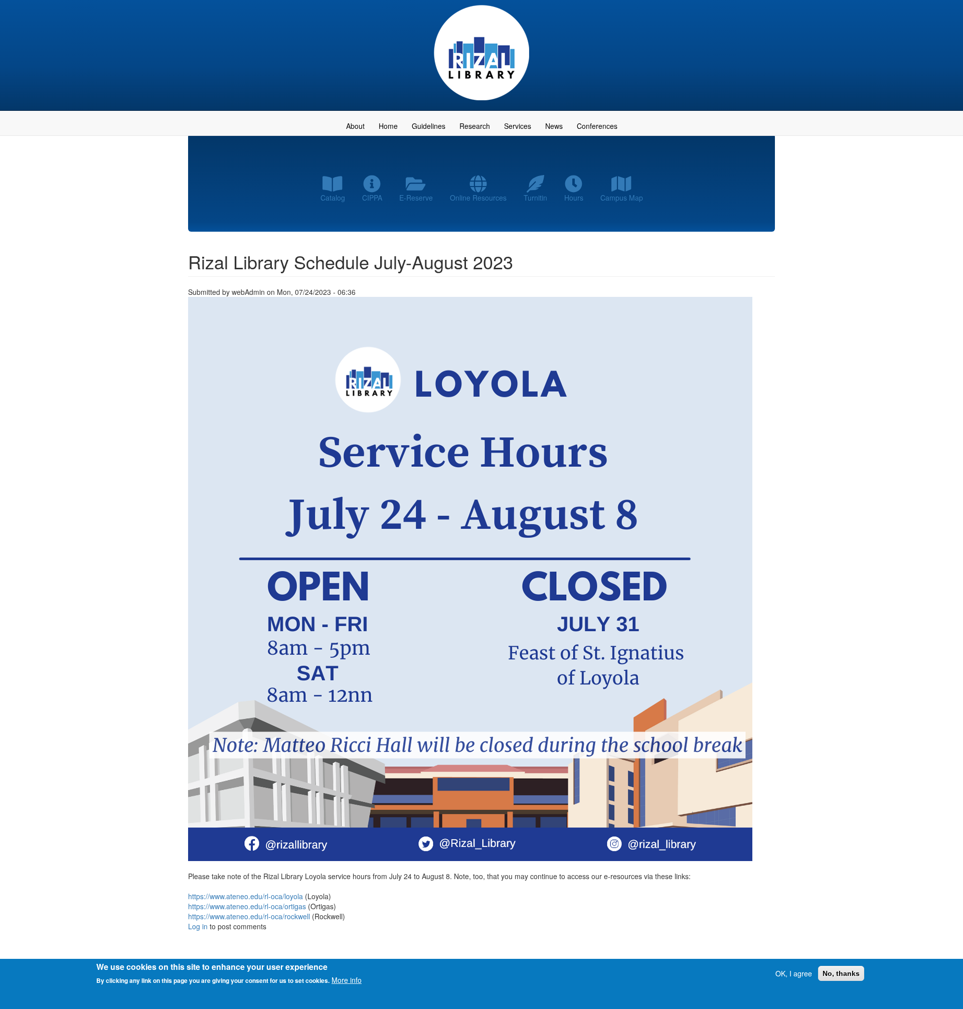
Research (474, 126)
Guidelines (428, 126)
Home (388, 126)
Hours (573, 198)
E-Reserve (416, 198)
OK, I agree (793, 973)
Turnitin (535, 198)
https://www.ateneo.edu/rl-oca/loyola (245, 896)
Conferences (597, 126)
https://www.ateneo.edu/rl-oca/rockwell (249, 916)
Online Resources (478, 198)
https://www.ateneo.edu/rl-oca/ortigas (247, 906)
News (554, 126)
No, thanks (841, 973)
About (355, 126)
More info (347, 980)
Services (517, 126)
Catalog (332, 198)
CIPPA (372, 198)
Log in (198, 926)
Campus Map (621, 198)
